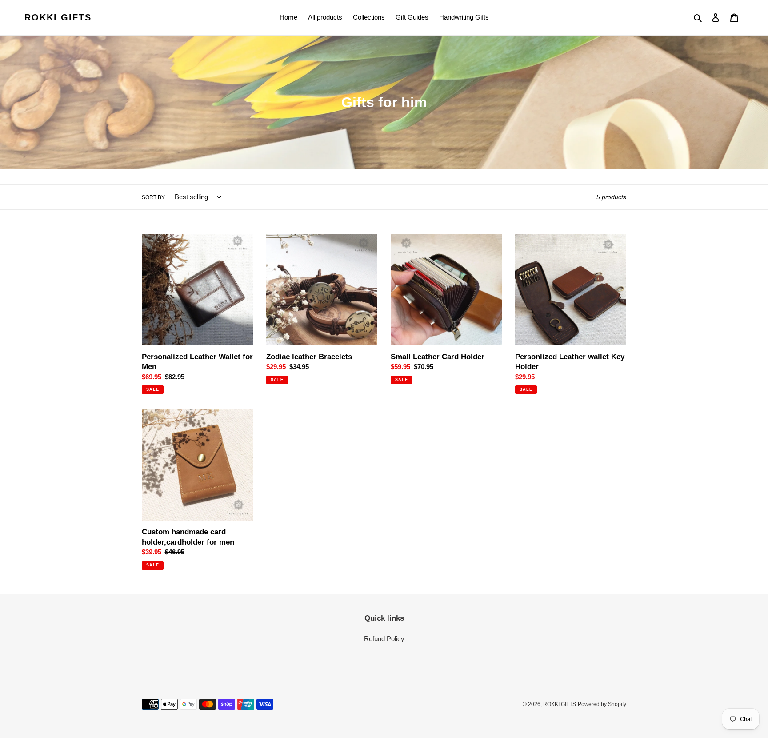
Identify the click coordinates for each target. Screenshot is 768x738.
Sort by (153, 197)
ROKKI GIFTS (58, 17)
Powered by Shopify (602, 704)
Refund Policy (384, 638)
